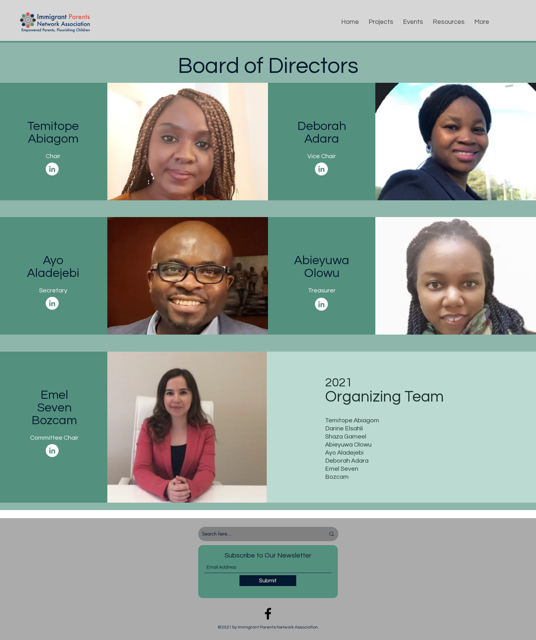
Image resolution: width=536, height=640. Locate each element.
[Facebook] (268, 613)
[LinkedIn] (52, 169)
